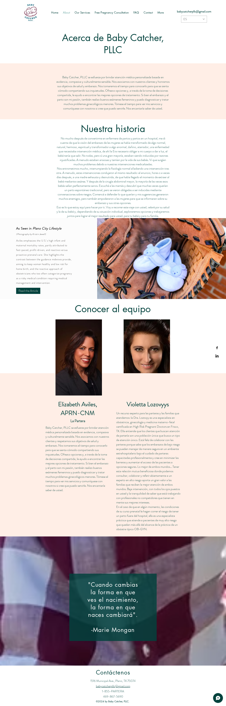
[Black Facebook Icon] (217, 348)
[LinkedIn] (217, 356)
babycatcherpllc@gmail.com (194, 11)
